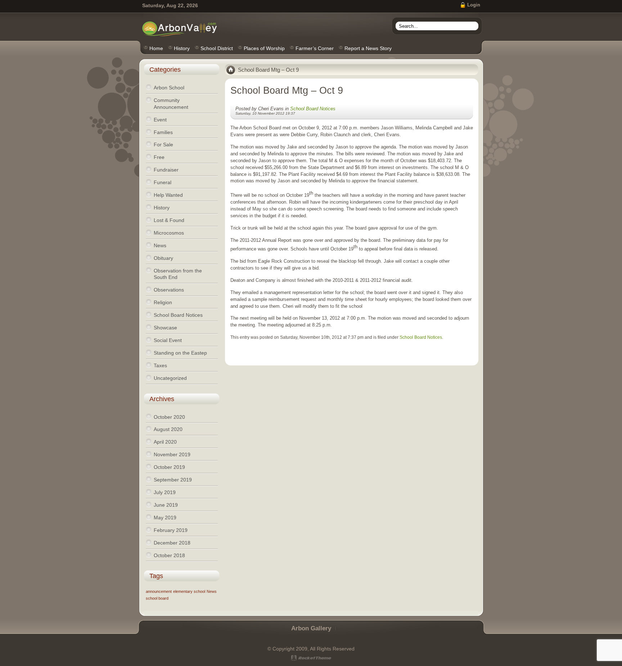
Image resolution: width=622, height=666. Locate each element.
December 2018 (172, 543)
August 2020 (168, 429)
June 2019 (166, 505)
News (212, 591)
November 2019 (172, 454)
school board (157, 598)
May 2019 (165, 517)
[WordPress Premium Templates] (311, 658)
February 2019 (171, 530)
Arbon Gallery (311, 628)
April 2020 (165, 442)
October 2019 (169, 467)
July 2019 (165, 492)
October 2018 (169, 555)
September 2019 (173, 480)
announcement (159, 591)
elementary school (189, 591)
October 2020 (169, 417)
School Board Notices (312, 108)
